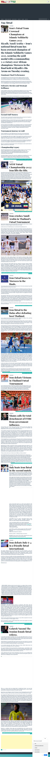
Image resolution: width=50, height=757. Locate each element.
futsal (13, 159)
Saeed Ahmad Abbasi (28, 211)
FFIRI (11, 463)
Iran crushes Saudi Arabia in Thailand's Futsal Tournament (20, 218)
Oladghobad (29, 524)
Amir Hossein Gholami (8, 159)
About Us (26, 19)
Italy (25, 538)
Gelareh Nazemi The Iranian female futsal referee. (20, 631)
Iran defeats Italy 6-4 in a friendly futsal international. (20, 545)
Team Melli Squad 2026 (8, 19)
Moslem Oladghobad (14, 272)
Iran (31, 733)
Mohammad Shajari (28, 624)
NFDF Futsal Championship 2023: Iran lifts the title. (20, 167)
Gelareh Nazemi (29, 732)
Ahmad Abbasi (12, 538)
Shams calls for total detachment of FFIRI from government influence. (20, 420)
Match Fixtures (14, 19)
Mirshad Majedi (29, 463)
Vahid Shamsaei (29, 373)
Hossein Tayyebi (21, 211)
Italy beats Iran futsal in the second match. (20, 469)
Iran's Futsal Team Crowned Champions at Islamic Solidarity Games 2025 (19, 34)
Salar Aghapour (29, 372)
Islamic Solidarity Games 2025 (26, 159)
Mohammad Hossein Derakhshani (11, 372)
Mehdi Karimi (29, 538)
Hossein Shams (18, 463)
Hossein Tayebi (17, 159)
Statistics (19, 19)
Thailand (30, 273)
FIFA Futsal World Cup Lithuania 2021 (10, 732)
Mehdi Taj (23, 463)
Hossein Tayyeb (10, 623)
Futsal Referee (23, 732)
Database (2, 19)
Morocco (26, 305)
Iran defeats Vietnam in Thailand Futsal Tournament (20, 380)
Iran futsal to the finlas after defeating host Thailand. (20, 313)
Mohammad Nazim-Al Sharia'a (26, 623)
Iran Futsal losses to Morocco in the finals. (20, 281)
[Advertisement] (25, 11)
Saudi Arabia (29, 272)
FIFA (3, 732)
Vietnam (30, 411)
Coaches (23, 19)
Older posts (3, 749)
